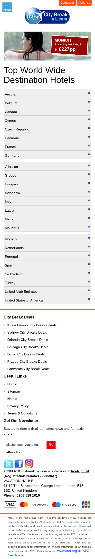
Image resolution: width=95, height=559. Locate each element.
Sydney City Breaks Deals (27, 332)
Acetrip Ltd (80, 471)
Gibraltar (11, 167)
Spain (9, 265)
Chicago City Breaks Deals (27, 347)
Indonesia (12, 193)
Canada (11, 112)
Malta (9, 219)
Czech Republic (17, 129)
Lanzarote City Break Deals (28, 369)
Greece (10, 175)
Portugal (11, 256)
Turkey (10, 283)
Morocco (11, 239)
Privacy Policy (17, 406)
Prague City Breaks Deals (27, 361)
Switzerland (14, 274)
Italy (8, 202)
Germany (12, 155)
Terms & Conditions (22, 413)
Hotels (12, 399)
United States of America (24, 300)
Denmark (12, 138)
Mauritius (12, 228)
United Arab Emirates (21, 291)
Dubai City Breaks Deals (26, 354)
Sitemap (13, 391)
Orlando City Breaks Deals (27, 340)
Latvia (9, 210)
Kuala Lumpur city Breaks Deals (32, 325)
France (10, 147)
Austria (10, 94)
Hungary (11, 184)
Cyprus (10, 120)
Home (12, 384)
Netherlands (14, 248)
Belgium (11, 103)
